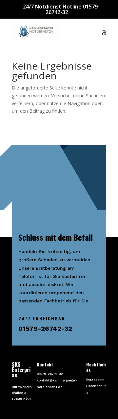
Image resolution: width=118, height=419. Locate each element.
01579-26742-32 (50, 374)
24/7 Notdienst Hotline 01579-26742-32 (61, 9)
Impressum (95, 379)
